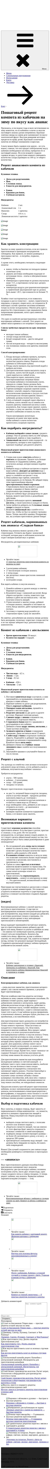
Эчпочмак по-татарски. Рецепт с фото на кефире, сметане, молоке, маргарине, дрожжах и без (27, 1441)
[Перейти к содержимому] (20, 104)
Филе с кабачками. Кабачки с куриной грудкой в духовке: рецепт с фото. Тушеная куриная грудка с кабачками (30, 1275)
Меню (44, 69)
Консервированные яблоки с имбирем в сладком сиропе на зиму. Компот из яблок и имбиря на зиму (27, 1200)
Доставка (10, 82)
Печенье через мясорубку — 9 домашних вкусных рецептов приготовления (24, 1420)
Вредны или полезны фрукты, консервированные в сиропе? (24, 1254)
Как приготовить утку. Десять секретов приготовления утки (18, 1345)
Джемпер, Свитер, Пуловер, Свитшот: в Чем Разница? (25, 1337)
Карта (8, 80)
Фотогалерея (11, 78)
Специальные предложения (18, 75)
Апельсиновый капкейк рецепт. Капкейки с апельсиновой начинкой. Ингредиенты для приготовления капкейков (20, 1366)
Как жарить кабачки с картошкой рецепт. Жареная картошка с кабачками (29, 1235)
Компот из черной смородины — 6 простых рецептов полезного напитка (27, 1296)
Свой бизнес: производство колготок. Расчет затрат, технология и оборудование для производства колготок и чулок (24, 1380)
